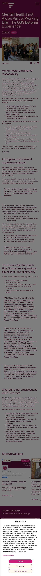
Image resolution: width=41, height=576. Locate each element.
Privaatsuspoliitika (8, 555)
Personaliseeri (20, 566)
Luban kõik (21, 561)
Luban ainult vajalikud (21, 571)
